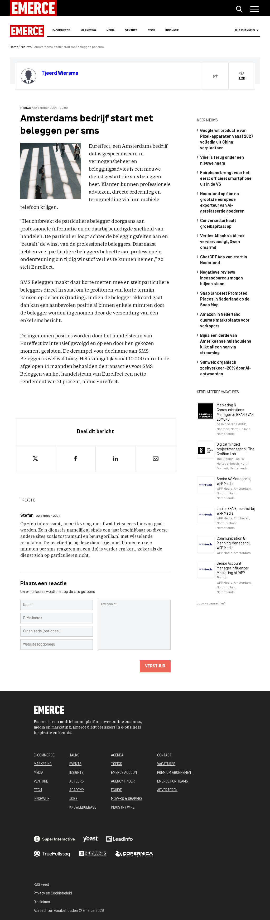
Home (14, 47)
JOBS (73, 799)
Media (111, 30)
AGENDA (117, 755)
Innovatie (172, 30)
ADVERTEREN (167, 790)
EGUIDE (116, 790)
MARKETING (43, 764)
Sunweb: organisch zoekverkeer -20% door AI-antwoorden (225, 368)
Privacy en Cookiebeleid (53, 894)
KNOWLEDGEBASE (82, 808)
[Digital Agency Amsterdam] (54, 839)
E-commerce (61, 30)
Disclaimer (42, 902)
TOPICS (116, 764)
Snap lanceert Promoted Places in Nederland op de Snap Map (224, 299)
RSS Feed (41, 885)
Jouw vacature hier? (211, 603)
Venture (131, 30)
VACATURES (166, 764)
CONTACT (164, 755)
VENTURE (41, 782)
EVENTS (75, 764)
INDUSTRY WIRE (122, 808)
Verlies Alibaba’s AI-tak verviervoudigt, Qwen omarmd (222, 242)
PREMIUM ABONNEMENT (175, 773)
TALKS (74, 755)
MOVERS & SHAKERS (126, 799)
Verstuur (155, 666)
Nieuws (26, 47)
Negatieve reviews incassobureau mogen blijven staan (221, 278)
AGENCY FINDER (123, 782)
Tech (151, 30)
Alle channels (244, 30)
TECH (38, 790)
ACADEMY (76, 790)
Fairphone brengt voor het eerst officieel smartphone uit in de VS (226, 179)
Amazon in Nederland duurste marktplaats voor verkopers (224, 320)
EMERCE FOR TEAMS (172, 782)
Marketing (88, 30)
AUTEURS (76, 782)
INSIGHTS (76, 773)
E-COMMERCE (44, 755)
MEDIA (38, 773)
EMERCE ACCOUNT (125, 773)
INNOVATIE (41, 799)
